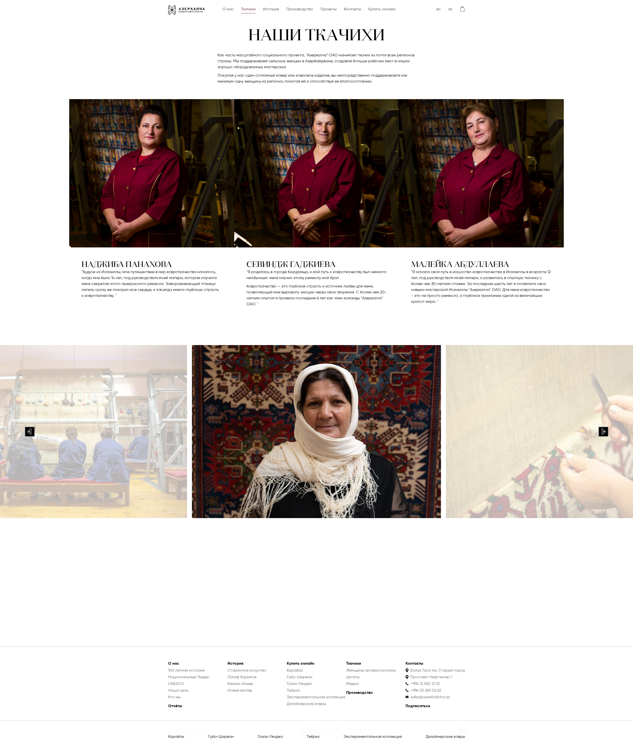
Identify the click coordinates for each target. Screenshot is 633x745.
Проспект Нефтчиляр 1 (431, 677)
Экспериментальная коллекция (372, 736)
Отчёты (175, 705)
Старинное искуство (246, 670)
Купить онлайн (382, 9)
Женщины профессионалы (371, 670)
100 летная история (186, 670)
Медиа (352, 683)
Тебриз (313, 736)
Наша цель (178, 690)
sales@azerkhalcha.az (430, 697)
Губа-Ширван (221, 736)
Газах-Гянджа (270, 736)
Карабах (176, 736)
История (271, 9)
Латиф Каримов (241, 677)
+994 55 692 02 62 (425, 690)
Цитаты (353, 677)
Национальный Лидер (188, 677)
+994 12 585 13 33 (425, 683)
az (450, 9)
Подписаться (418, 705)
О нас (228, 9)
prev (30, 432)
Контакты (352, 9)
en (438, 9)
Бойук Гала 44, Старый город (437, 670)
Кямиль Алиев (240, 683)
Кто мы (174, 697)
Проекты (328, 9)
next (603, 432)
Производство (299, 9)
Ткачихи (248, 9)
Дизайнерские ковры (445, 736)
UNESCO (176, 683)
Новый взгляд (239, 690)
